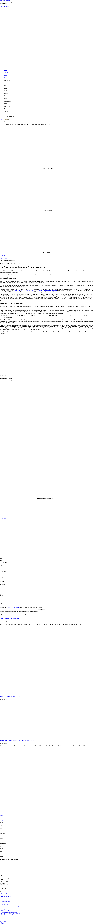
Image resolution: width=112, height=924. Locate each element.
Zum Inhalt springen (5, 0)
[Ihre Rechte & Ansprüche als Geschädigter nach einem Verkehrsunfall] (27, 737)
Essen (5, 70)
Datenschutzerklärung (13, 607)
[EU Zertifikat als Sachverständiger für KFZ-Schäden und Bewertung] (45, 495)
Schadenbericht (4, 904)
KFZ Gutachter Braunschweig (8, 893)
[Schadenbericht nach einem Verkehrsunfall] (27, 659)
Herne (5, 75)
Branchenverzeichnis (6, 896)
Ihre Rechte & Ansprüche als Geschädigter (11, 906)
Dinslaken (6, 77)
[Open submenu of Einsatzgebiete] (8, 6)
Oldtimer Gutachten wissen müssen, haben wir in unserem (36, 290)
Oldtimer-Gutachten (5, 901)
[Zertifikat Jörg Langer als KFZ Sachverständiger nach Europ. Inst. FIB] (45, 431)
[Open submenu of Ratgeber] (8, 119)
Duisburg (6, 72)
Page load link (3, 922)
